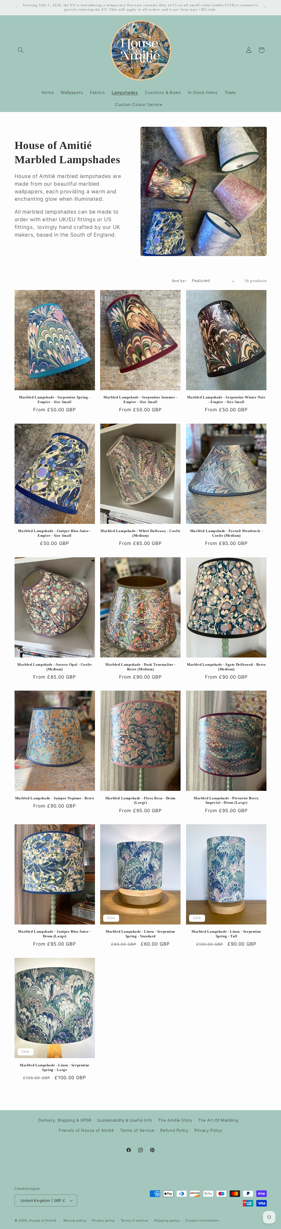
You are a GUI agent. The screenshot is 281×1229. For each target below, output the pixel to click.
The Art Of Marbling (218, 1120)
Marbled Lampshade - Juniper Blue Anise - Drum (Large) (54, 933)
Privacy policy (103, 1220)
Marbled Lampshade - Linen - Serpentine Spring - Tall (226, 933)
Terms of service (134, 1220)
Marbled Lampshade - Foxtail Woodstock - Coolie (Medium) (226, 533)
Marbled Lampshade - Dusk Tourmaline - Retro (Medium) (140, 666)
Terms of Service (137, 1130)
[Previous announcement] (16, 7)
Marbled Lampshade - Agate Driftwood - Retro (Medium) (226, 666)
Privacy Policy (208, 1130)
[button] (21, 50)
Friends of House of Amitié (86, 1130)
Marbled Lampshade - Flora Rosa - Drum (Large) (140, 800)
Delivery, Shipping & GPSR (64, 1120)
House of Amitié (42, 1220)
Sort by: (179, 280)
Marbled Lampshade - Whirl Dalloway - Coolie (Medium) (140, 533)
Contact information (202, 1220)
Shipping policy (167, 1220)
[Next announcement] (265, 7)
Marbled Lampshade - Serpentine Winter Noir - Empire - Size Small (226, 399)
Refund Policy (174, 1130)
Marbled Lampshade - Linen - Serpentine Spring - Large (54, 1067)
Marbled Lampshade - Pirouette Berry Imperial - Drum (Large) (226, 800)
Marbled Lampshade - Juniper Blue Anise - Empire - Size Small (54, 533)
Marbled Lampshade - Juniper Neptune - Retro (54, 798)
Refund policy (74, 1220)
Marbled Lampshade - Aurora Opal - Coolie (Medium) (54, 666)
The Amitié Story (175, 1120)
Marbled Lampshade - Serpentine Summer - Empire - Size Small (140, 399)
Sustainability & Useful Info (124, 1120)
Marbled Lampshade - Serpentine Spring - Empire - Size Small (54, 399)
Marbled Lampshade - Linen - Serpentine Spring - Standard (140, 933)
